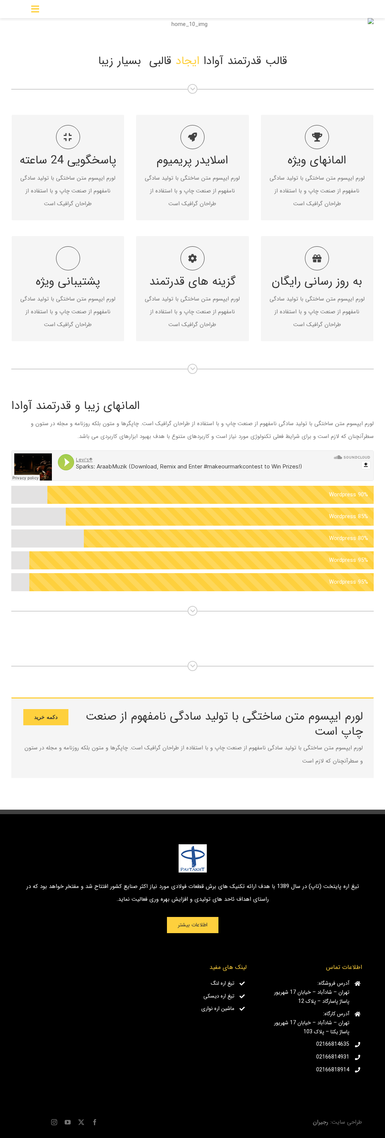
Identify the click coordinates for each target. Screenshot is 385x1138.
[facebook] (95, 1122)
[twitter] (81, 1122)
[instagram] (54, 1122)
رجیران (320, 1122)
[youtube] (68, 1122)
